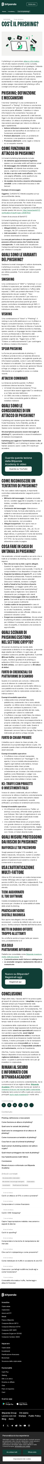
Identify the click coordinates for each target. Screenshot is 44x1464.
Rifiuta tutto (32, 1452)
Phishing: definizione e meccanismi (16, 1118)
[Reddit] (16, 1425)
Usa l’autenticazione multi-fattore (15, 1157)
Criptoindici (6, 1310)
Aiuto (11, 1419)
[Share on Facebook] (4, 1105)
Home (4, 11)
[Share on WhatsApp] (26, 1105)
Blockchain (5, 1358)
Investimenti (6, 1351)
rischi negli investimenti (18, 1094)
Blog (4, 1419)
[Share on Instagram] (9, 1105)
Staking (4, 1375)
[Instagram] (29, 1425)
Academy (11, 11)
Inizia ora (31, 4)
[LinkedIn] (20, 1425)
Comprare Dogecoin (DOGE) (12, 1333)
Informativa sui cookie (22, 1446)
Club (3, 1385)
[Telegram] (12, 1425)
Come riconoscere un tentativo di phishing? (19, 1137)
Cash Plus (5, 1372)
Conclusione (7, 1161)
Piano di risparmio (8, 1389)
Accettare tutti (12, 1452)
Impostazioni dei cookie (22, 1459)
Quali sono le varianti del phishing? (15, 1126)
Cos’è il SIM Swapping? (11, 1213)
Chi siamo (23, 1413)
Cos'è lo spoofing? (9, 1232)
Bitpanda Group (9, 1413)
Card (3, 1392)
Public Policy (35, 1416)
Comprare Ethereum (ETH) (11, 1327)
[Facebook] (3, 1425)
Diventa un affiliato (8, 1382)
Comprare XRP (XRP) (9, 1330)
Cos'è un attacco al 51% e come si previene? (20, 1196)
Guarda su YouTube (18, 469)
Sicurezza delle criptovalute (11, 1361)
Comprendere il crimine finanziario (15, 1204)
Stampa (22, 1416)
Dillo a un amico (7, 1379)
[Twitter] (7, 1425)
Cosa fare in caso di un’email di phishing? (18, 1142)
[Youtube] (24, 1425)
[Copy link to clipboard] (31, 1105)
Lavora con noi (9, 1416)
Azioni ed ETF (7, 1313)
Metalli (4, 1316)
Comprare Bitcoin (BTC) (10, 1323)
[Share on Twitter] (20, 1105)
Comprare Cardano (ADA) (11, 1337)
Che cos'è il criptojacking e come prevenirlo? (20, 1252)
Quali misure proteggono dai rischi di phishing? (20, 1153)
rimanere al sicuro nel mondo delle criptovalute (21, 1089)
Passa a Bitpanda (8, 1320)
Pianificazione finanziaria (10, 1354)
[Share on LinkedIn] (15, 1105)
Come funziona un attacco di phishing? (17, 1122)
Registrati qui (15, 982)
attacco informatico (31, 61)
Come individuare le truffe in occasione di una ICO (22, 1261)
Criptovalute (6, 1306)
